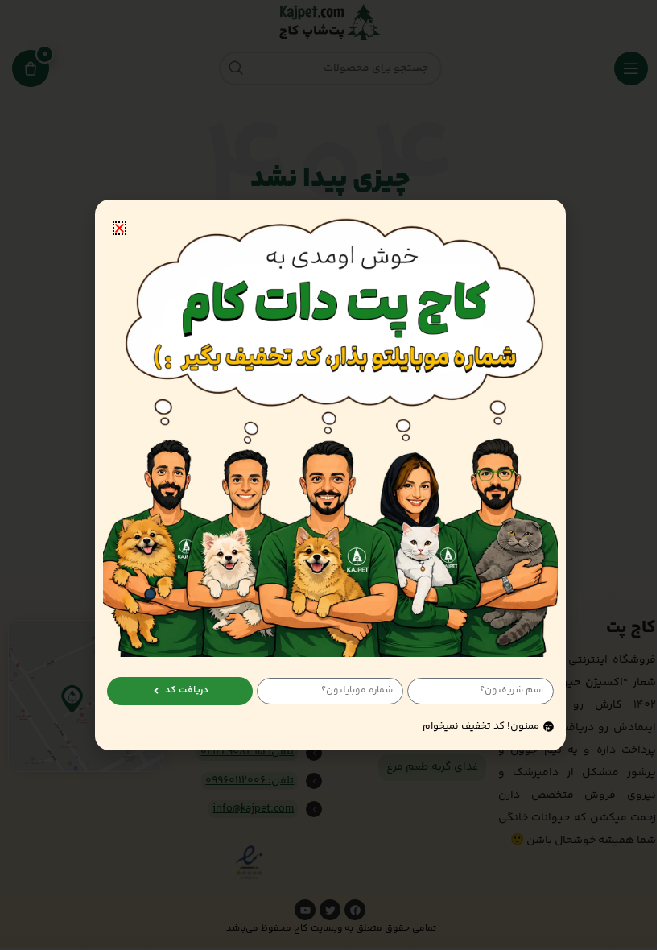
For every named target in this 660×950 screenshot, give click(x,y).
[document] (330, 475)
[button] (119, 228)
